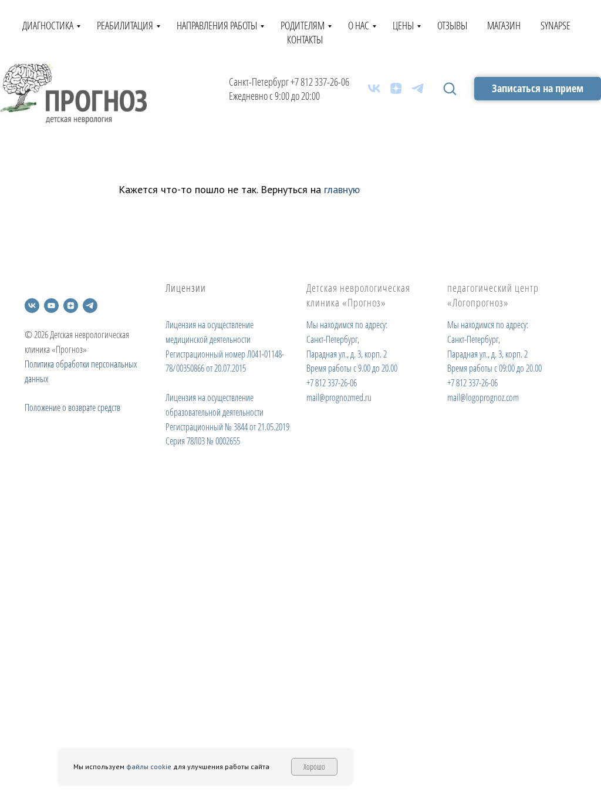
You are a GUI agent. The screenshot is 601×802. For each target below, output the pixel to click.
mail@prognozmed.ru (339, 397)
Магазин (504, 25)
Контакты (305, 39)
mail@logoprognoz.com (483, 397)
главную (342, 189)
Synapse (555, 25)
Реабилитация (125, 25)
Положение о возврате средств (72, 407)
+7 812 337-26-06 (320, 82)
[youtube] (51, 305)
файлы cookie (148, 766)
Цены (403, 25)
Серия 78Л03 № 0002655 (203, 440)
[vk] (374, 88)
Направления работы (217, 25)
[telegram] (417, 88)
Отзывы (452, 25)
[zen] (396, 88)
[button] (450, 88)
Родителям (303, 25)
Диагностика (47, 25)
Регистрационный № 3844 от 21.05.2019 (227, 426)
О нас (358, 25)
